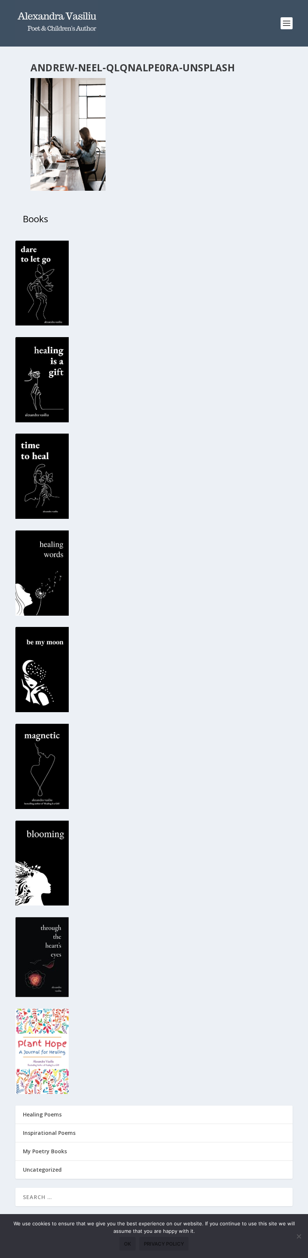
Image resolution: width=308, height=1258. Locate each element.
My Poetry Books (45, 1151)
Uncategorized (42, 1169)
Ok (127, 1244)
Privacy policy (164, 1244)
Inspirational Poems (49, 1132)
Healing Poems (42, 1114)
